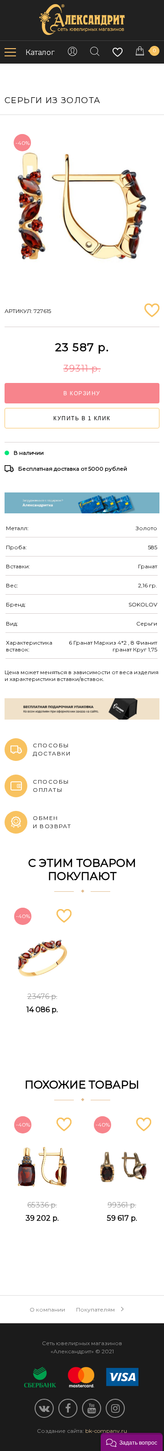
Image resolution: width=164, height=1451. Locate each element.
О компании (47, 1309)
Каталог (40, 52)
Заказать (42, 1032)
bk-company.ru (106, 1430)
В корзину (82, 393)
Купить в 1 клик (82, 418)
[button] (132, 1442)
